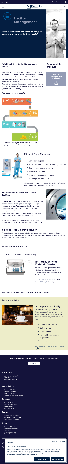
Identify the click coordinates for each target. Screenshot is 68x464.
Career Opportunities (11, 434)
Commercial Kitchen (10, 390)
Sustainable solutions (10, 379)
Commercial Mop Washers (47, 279)
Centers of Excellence (11, 427)
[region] (36, 451)
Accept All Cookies (57, 459)
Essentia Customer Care (11, 416)
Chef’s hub (7, 430)
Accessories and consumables (13, 395)
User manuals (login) (10, 404)
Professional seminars (11, 428)
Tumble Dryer (42, 282)
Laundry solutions (9, 393)
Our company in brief (11, 376)
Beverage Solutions (10, 392)
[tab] (7, 255)
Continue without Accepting (58, 441)
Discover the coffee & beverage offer (49, 347)
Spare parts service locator (12, 417)
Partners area (8, 406)
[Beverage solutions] (17, 315)
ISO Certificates (9, 408)
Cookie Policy (33, 454)
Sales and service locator (12, 419)
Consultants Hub (9, 403)
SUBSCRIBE (34, 363)
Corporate (4, 2)
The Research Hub (10, 432)
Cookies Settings (42, 459)
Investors (7, 378)
